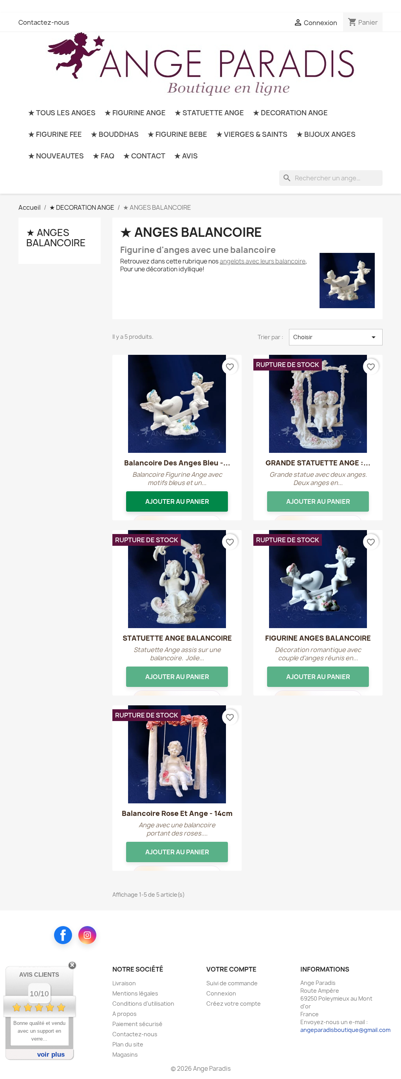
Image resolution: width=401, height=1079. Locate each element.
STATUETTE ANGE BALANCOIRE (177, 638)
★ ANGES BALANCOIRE (56, 237)
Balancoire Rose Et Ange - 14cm (177, 813)
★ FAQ (103, 156)
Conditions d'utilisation (143, 1003)
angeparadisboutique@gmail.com (345, 1030)
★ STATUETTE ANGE (209, 113)
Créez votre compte (233, 1003)
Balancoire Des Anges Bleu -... (177, 463)
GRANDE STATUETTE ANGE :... (318, 463)
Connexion (221, 993)
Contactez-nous (43, 22)
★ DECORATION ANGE (290, 113)
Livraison (124, 983)
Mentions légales (135, 993)
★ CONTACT (144, 156)
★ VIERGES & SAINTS (251, 134)
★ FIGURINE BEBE (177, 134)
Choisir (335, 337)
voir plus (51, 1054)
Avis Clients (39, 974)
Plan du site (127, 1044)
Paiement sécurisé (137, 1024)
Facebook (63, 935)
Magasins (125, 1054)
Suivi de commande (232, 983)
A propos (124, 1013)
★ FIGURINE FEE (55, 134)
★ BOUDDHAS (115, 134)
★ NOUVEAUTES (56, 156)
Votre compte (231, 969)
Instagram (87, 935)
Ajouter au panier (177, 501)
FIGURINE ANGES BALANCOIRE (318, 638)
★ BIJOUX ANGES (326, 134)
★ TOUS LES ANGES (62, 113)
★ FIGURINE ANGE (135, 113)
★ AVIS (186, 156)
